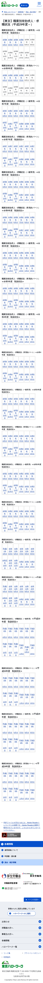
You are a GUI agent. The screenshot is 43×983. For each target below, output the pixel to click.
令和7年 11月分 (10, 126)
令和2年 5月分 (10, 476)
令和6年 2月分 (27, 268)
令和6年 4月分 (5, 184)
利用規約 (7, 957)
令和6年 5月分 (10, 184)
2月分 (27, 749)
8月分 (27, 637)
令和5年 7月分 (21, 255)
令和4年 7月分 (21, 326)
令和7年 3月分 (32, 197)
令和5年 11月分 (10, 268)
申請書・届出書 (10, 856)
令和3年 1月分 (21, 488)
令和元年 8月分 (27, 551)
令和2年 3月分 (32, 564)
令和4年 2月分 (27, 414)
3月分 (32, 749)
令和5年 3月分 (32, 339)
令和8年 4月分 (5, 42)
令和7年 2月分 (27, 197)
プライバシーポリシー (32, 953)
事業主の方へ (7, 934)
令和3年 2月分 (27, 488)
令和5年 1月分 (21, 339)
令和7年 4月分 (5, 113)
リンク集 (7, 953)
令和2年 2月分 (27, 564)
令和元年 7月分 (21, 551)
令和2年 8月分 (27, 476)
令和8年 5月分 (10, 42)
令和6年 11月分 (10, 197)
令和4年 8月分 (27, 326)
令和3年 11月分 (10, 414)
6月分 (16, 637)
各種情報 (5, 940)
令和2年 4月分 (5, 476)
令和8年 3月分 (32, 126)
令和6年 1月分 (21, 268)
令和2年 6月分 (16, 476)
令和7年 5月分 (10, 113)
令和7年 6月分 (16, 113)
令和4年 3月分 (32, 414)
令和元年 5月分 (10, 551)
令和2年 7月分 (21, 476)
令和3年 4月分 (5, 401)
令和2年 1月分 (21, 564)
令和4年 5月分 (10, 326)
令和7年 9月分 (32, 113)
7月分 (21, 637)
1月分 (21, 703)
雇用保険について (11, 850)
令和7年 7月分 (21, 113)
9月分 (32, 637)
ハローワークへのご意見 (21, 913)
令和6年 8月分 (27, 184)
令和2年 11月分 (10, 488)
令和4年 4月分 (5, 326)
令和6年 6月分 (16, 184)
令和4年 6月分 (16, 326)
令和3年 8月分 (27, 401)
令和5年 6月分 (16, 255)
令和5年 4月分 (5, 255)
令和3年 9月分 (32, 401)
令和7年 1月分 (21, 197)
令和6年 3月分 (32, 268)
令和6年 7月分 (21, 184)
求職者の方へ (7, 928)
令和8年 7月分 (21, 42)
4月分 (5, 637)
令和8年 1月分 (21, 126)
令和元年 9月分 (32, 551)
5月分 (10, 637)
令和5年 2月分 (27, 339)
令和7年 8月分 (27, 113)
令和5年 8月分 (27, 255)
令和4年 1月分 (21, 414)
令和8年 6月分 (16, 42)
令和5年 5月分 (10, 255)
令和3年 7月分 (21, 401)
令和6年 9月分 (32, 184)
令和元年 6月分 (16, 551)
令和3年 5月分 (10, 401)
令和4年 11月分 (10, 339)
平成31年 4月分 (5, 551)
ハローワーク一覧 (9, 947)
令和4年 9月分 (32, 326)
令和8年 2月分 (27, 126)
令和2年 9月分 (32, 476)
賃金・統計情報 (10, 862)
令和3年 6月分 (16, 401)
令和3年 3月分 (32, 488)
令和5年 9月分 (32, 255)
